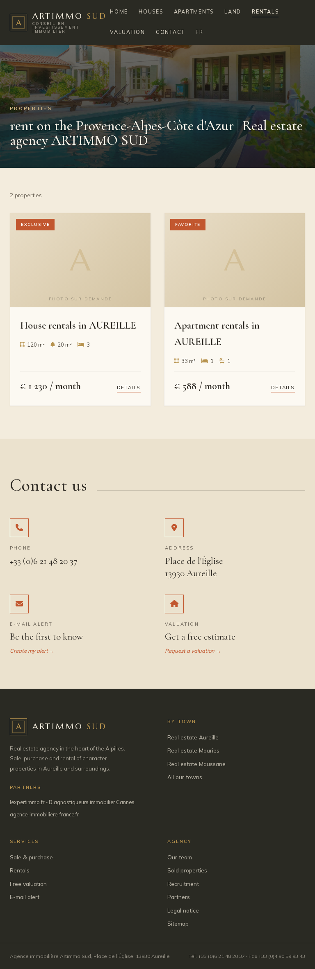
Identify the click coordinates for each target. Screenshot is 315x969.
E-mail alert (24, 896)
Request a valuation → (193, 650)
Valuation (127, 32)
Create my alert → (32, 650)
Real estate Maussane (196, 763)
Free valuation (28, 883)
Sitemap (178, 923)
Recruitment (183, 883)
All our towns (184, 776)
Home (119, 11)
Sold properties (187, 870)
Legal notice (183, 910)
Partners (178, 896)
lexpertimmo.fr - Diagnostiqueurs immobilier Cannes (72, 802)
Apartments (194, 11)
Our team (179, 857)
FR (199, 32)
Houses (151, 11)
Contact (170, 32)
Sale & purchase (31, 857)
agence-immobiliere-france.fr (44, 814)
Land (232, 11)
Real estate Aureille (193, 737)
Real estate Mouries (193, 750)
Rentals (265, 11)
